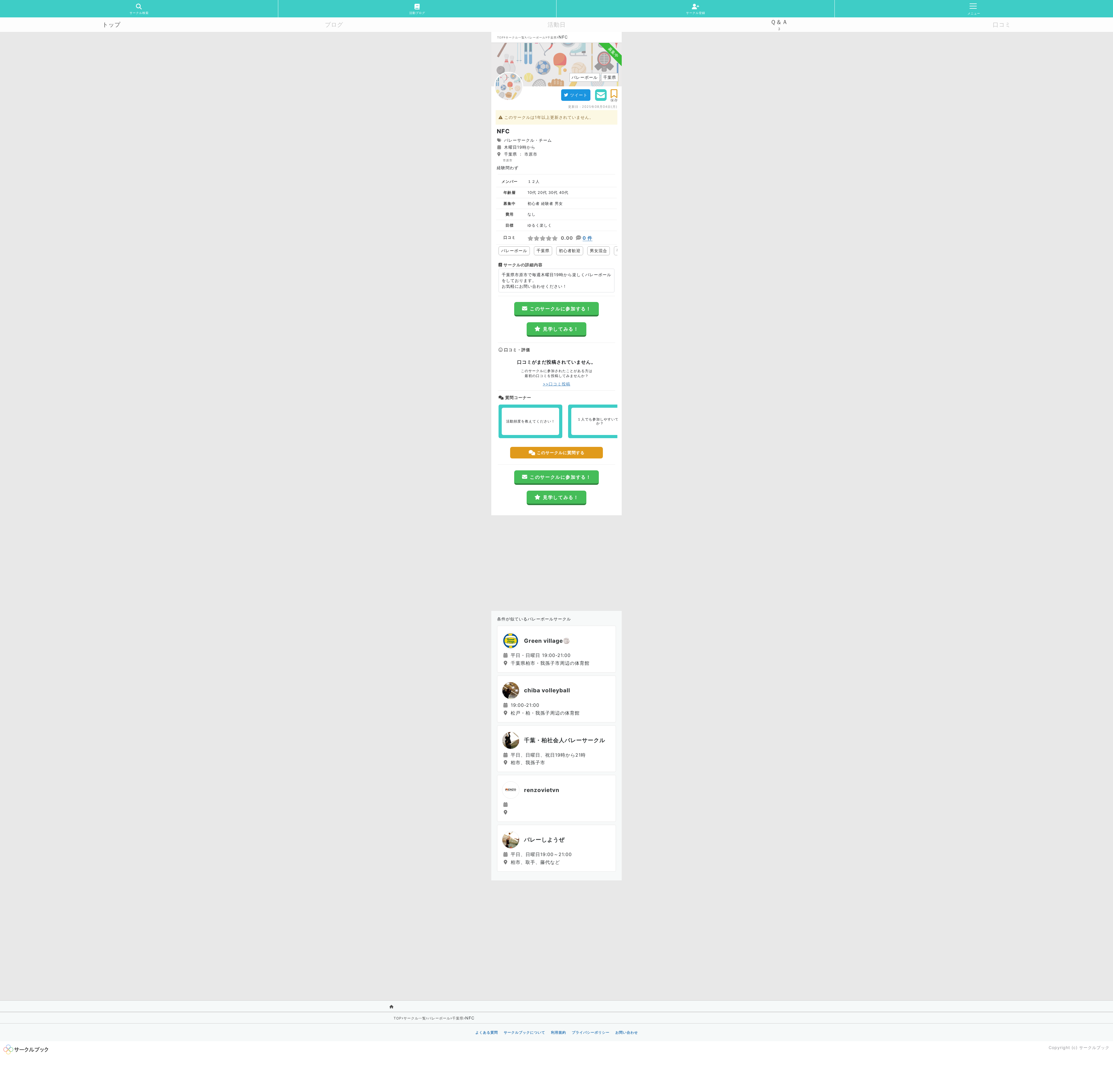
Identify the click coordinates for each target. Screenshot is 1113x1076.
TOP (500, 37)
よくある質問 (486, 1032)
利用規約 (558, 1032)
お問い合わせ (626, 1032)
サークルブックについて (524, 1032)
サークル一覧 (515, 37)
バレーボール (535, 37)
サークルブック (1094, 1047)
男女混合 (598, 250)
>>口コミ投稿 (556, 383)
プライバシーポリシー (591, 1032)
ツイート (579, 94)
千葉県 (552, 37)
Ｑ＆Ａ (779, 22)
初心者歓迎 (570, 250)
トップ (111, 24)
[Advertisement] (556, 561)
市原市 (507, 160)
